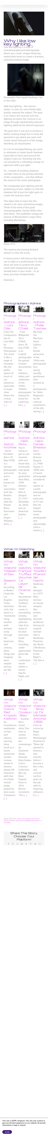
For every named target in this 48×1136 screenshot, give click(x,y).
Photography (27, 820)
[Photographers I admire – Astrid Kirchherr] (9, 424)
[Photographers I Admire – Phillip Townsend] (38, 309)
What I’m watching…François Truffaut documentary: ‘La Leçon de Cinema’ (29, 576)
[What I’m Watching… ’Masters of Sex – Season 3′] (9, 554)
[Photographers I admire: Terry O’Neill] (24, 309)
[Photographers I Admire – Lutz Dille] (9, 309)
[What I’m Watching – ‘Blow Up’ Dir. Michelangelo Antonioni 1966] (38, 692)
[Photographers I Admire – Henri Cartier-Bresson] (38, 424)
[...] (5, 405)
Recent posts (35, 820)
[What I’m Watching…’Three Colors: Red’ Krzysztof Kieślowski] (9, 692)
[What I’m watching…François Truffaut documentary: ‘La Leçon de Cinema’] (24, 554)
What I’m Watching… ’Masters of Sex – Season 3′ (12, 572)
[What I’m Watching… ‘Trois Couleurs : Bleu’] (24, 692)
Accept (7, 1132)
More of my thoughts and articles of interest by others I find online (22, 820)
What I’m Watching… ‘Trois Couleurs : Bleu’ (26, 707)
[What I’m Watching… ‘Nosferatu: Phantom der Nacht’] (38, 554)
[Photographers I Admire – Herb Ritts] (24, 424)
